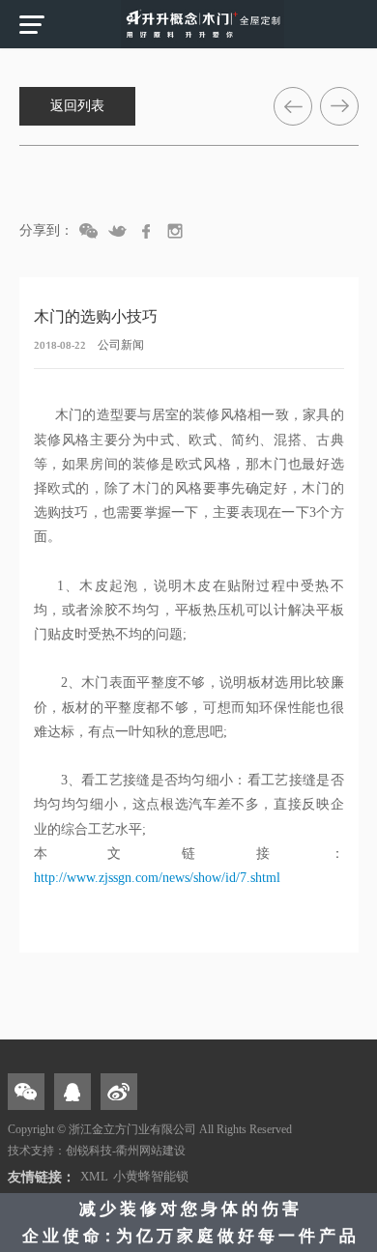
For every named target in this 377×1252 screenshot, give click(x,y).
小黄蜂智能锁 (150, 1176)
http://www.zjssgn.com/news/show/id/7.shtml (157, 877)
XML (94, 1176)
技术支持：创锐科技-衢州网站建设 (97, 1150)
